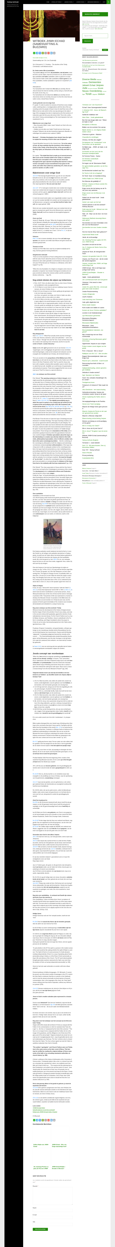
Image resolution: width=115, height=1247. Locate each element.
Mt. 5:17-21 (86, 24)
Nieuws (85, 91)
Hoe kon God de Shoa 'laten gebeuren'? (94, 232)
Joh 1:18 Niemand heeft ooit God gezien (94, 280)
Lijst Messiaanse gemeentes (89, 60)
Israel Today (85, 473)
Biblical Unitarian (86, 468)
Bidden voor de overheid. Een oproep (93, 127)
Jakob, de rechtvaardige (89, 237)
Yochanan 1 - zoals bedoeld (91, 443)
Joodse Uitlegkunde (88, 294)
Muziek (100, 88)
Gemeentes (95, 82)
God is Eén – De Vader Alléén (90, 471)
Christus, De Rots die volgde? (91, 140)
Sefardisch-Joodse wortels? (91, 372)
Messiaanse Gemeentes (88, 478)
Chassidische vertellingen (90, 137)
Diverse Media (89, 79)
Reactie (35, 1186)
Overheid (104, 91)
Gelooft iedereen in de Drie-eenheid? (44, 1110)
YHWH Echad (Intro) (39, 1108)
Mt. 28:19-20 (98, 28)
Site (34, 1222)
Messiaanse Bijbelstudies (90, 323)
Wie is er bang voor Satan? (90, 425)
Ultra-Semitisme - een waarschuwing (93, 389)
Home (47, 2)
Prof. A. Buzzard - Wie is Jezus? (92, 351)
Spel (83, 94)
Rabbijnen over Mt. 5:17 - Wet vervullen (94, 353)
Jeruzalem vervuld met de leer (91, 244)
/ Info (104, 2)
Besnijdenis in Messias (89, 124)
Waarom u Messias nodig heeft (92, 416)
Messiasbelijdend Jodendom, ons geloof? (93, 62)
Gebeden (85, 82)
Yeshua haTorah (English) (90, 440)
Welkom (101, 94)
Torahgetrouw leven (88, 382)
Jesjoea (99, 85)
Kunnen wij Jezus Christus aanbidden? (94, 310)
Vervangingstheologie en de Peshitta (93, 401)
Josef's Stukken (87, 297)
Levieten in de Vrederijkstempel (92, 313)
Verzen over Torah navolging (91, 404)
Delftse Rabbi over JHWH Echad (92, 178)
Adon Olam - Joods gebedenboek (92, 117)
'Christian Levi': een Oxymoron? (92, 105)
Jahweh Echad (88, 85)
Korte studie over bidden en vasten (93, 307)
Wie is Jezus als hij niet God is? (92, 428)
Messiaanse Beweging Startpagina (91, 475)
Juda (84, 88)
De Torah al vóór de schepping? (92, 173)
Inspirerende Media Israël (90, 234)
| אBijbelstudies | (68, 2)
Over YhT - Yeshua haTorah (91, 450)
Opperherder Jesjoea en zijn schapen (94, 343)
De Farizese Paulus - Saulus (91, 156)
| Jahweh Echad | (80, 2)
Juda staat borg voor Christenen (92, 299)
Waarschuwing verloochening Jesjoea (94, 418)
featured (99, 79)
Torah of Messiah (86, 483)
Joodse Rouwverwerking (90, 291)
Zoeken (84, 48)
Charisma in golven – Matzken (91, 134)
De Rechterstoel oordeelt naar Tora (93, 170)
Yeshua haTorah (13, 2)
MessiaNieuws (86, 480)
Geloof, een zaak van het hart (91, 202)
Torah (88, 94)
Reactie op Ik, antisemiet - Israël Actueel (95, 361)
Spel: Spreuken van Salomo (91, 375)
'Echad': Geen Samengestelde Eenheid (94, 107)
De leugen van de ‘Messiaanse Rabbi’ (92, 73)
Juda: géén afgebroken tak (90, 302)
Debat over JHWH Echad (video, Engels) (45, 1112)
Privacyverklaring (87, 455)
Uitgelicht (94, 94)
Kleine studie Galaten (89, 305)
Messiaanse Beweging (92, 88)
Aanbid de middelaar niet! (90, 114)
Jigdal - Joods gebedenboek (91, 277)
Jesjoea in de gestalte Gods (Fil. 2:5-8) (94, 256)
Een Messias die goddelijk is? (91, 181)
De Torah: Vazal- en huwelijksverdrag (94, 176)
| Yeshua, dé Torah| (56, 2)
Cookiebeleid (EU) (88, 458)
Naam (34, 1208)
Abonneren (87, 41)
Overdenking (95, 91)
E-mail (35, 1215)
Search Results (87, 452)
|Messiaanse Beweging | (93, 2)
